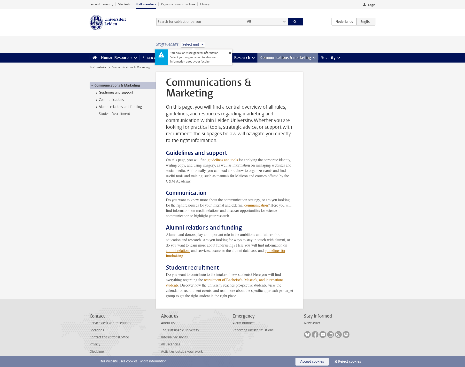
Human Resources (116, 57)
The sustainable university (180, 330)
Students (124, 4)
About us (168, 323)
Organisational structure (178, 4)
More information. (154, 361)
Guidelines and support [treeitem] (116, 92)
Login (371, 5)
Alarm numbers (243, 323)
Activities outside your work (182, 351)
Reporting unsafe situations (252, 330)
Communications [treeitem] (111, 99)
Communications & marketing (285, 57)
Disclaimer (97, 351)
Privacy (95, 344)
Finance (149, 57)
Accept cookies (312, 361)
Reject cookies (349, 361)
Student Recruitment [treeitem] (114, 114)
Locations (97, 330)
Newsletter (312, 323)
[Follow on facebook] (315, 334)
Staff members (146, 4)
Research (242, 57)
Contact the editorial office (109, 337)
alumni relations (178, 250)
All (249, 21)
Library (204, 4)
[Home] (94, 58)
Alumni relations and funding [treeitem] (120, 106)
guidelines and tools (223, 159)
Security (328, 57)
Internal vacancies (174, 337)
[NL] (344, 21)
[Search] (295, 21)
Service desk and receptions (110, 323)
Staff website (98, 67)
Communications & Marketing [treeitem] (117, 85)
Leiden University (101, 4)
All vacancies (170, 344)
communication (256, 204)
